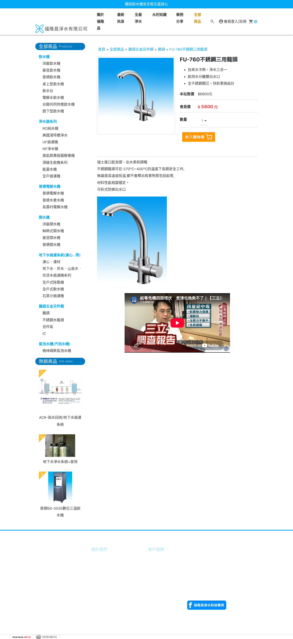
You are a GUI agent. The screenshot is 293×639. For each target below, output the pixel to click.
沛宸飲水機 (51, 63)
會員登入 (231, 21)
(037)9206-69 (209, 583)
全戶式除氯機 (53, 282)
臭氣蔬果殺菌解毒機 (58, 155)
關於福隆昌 (100, 21)
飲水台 (47, 91)
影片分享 (99, 570)
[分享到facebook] (243, 535)
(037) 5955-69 (209, 556)
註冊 (243, 21)
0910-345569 (198, 590)
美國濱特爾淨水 (55, 135)
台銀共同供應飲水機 (58, 104)
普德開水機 (51, 245)
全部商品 (197, 18)
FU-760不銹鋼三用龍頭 (188, 49)
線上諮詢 (156, 570)
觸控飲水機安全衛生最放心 (146, 4)
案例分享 (179, 18)
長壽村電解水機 (55, 207)
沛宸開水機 (51, 224)
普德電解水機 (53, 193)
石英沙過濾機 (53, 296)
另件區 (47, 327)
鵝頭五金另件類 (140, 49)
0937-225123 (198, 562)
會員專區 (156, 556)
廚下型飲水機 (53, 111)
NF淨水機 (50, 149)
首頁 (101, 49)
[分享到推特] (253, 535)
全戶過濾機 (51, 176)
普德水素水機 (53, 200)
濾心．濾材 (51, 262)
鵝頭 (46, 313)
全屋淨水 (138, 18)
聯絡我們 (156, 584)
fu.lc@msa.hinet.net (216, 597)
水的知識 (99, 584)
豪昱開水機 (51, 238)
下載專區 (156, 577)
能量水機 (49, 169)
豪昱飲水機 (51, 70)
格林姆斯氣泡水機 (56, 351)
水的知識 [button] (159, 15)
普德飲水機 (51, 77)
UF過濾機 (50, 142)
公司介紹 (99, 556)
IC (44, 333)
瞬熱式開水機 (53, 231)
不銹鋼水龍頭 (53, 320)
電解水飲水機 (53, 97)
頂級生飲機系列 (55, 162)
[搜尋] (212, 21)
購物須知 (156, 563)
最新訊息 (120, 18)
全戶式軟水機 (53, 289)
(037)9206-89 (236, 583)
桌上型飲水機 (53, 84)
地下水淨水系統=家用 (60, 462)
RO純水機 (50, 128)
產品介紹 (99, 577)
